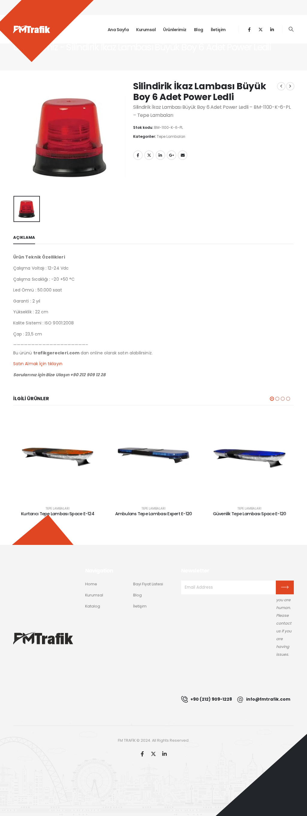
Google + (171, 155)
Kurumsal (146, 30)
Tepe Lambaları (171, 136)
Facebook (138, 155)
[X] (261, 29)
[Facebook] (249, 29)
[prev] (281, 86)
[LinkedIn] (272, 29)
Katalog (92, 606)
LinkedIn (160, 155)
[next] (290, 86)
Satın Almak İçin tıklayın (37, 364)
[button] (291, 29)
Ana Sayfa (118, 30)
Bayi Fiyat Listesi (148, 584)
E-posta (182, 155)
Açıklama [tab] (24, 237)
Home (91, 584)
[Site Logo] (31, 29)
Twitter (149, 155)
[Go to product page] (57, 456)
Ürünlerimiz (174, 30)
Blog (198, 30)
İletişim (218, 30)
